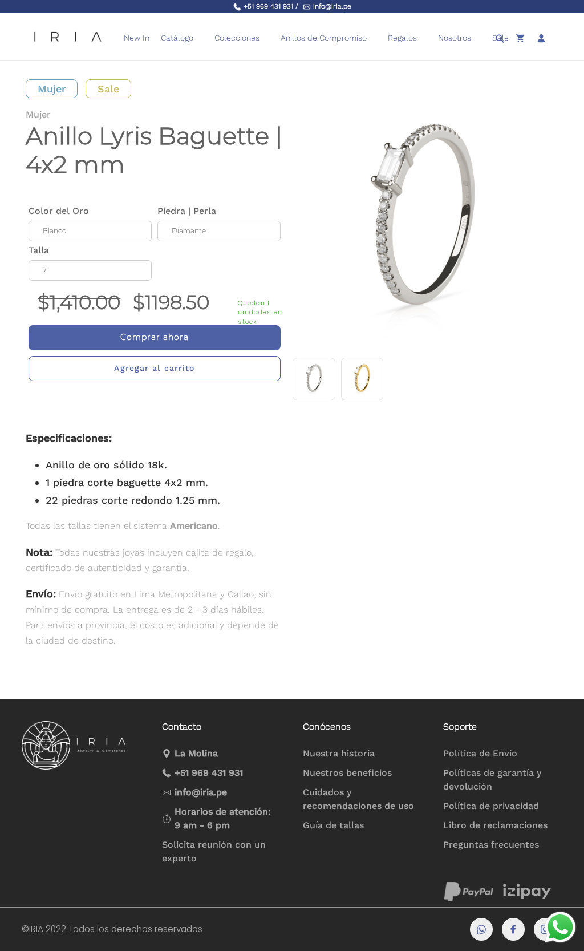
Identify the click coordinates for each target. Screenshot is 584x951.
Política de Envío (480, 753)
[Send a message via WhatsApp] (560, 927)
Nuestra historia (339, 753)
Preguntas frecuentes (491, 844)
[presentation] (373, 38)
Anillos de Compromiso (324, 37)
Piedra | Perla (186, 210)
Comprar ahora (154, 337)
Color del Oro (59, 210)
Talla (39, 250)
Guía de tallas (333, 825)
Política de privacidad (491, 805)
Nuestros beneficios (347, 772)
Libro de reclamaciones (495, 825)
